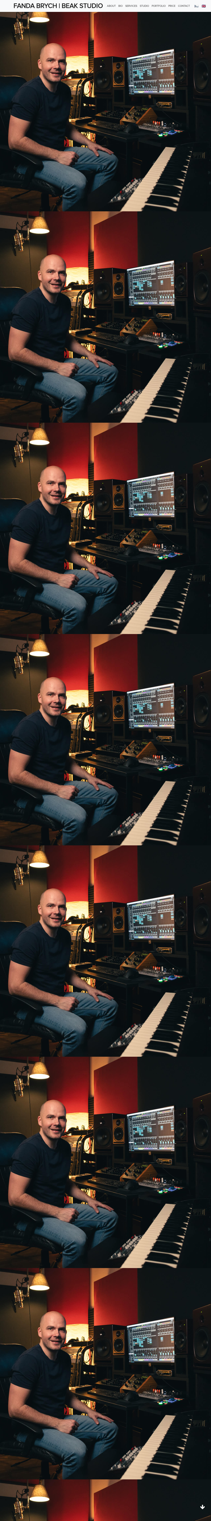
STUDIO (144, 6)
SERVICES (131, 6)
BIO (120, 6)
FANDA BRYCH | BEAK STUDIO (58, 6)
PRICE (171, 6)
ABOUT (111, 6)
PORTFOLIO (159, 6)
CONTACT (184, 6)
